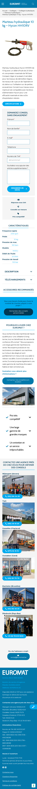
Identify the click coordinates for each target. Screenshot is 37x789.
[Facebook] (3, 767)
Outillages (12, 11)
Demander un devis (17, 189)
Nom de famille (13, 129)
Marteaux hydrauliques (12, 13)
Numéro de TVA (14, 156)
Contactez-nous (7, 772)
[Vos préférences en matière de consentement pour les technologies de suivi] (33, 785)
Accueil (4, 11)
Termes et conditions (9, 781)
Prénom (10, 119)
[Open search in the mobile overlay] (33, 4)
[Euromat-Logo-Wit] (18, 672)
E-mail (10, 138)
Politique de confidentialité (11, 785)
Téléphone (11, 147)
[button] (2, 4)
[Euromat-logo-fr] (18, 4)
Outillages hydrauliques (26, 11)
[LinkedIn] (5, 767)
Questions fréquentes (9, 777)
